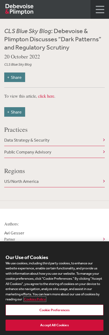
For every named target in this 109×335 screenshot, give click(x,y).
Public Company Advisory (27, 152)
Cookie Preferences (54, 310)
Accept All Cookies (54, 325)
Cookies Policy (35, 299)
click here (46, 96)
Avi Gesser (14, 236)
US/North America (21, 181)
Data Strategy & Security (26, 140)
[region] (54, 288)
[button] (99, 9)
